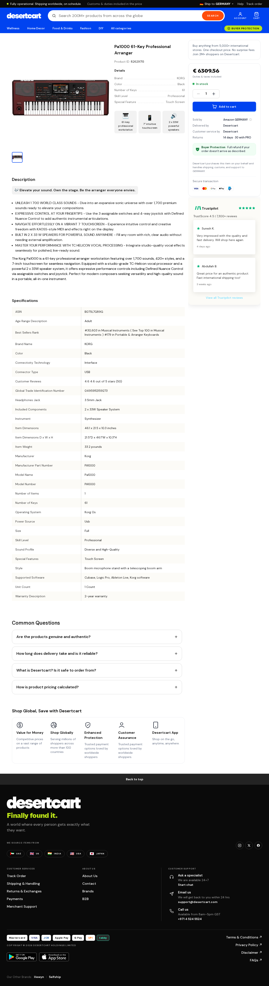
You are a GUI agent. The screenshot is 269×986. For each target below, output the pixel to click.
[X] (249, 845)
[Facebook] (258, 845)
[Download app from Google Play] (22, 957)
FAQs (256, 960)
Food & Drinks (63, 28)
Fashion (85, 28)
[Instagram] (239, 845)
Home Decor (36, 28)
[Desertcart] (24, 15)
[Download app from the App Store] (54, 957)
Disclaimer (251, 952)
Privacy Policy (249, 945)
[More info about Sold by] (250, 119)
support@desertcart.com (198, 902)
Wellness (13, 28)
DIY (101, 28)
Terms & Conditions (244, 937)
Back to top (134, 779)
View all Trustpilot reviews (224, 298)
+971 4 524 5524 (190, 919)
